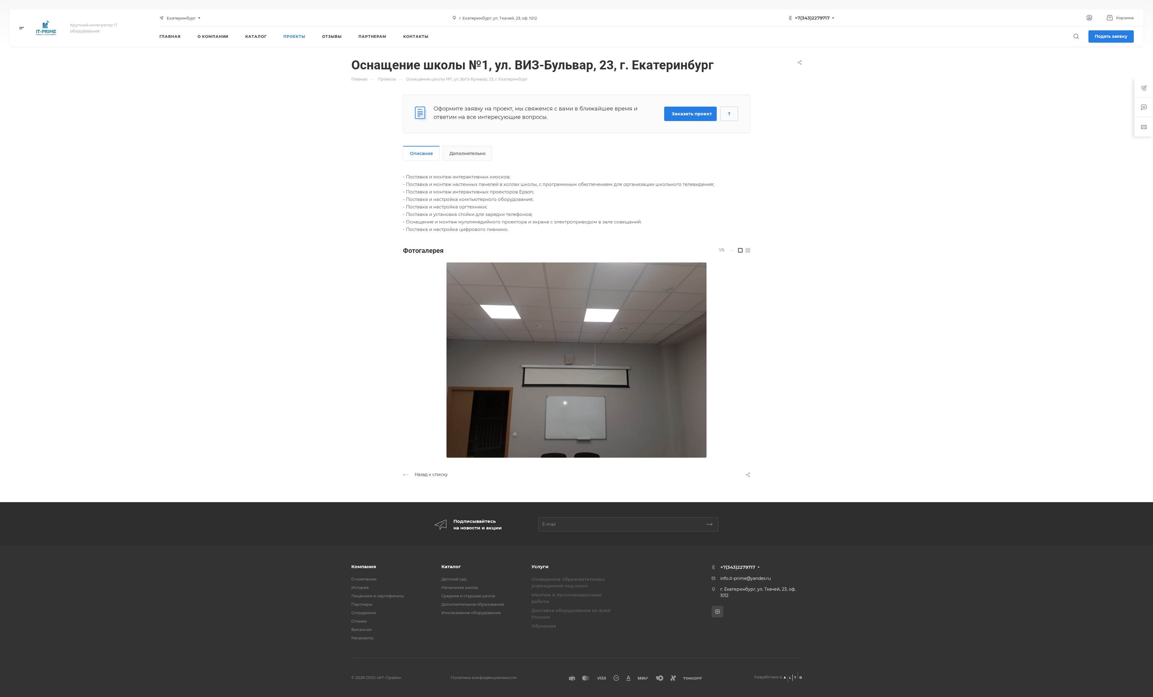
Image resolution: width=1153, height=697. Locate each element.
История (360, 587)
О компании (364, 579)
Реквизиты (362, 637)
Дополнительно (467, 153)
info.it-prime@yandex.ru (745, 578)
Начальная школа (459, 587)
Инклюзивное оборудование (471, 612)
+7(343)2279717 (812, 18)
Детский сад (453, 579)
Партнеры (361, 604)
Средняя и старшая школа (468, 595)
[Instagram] (717, 611)
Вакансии (361, 629)
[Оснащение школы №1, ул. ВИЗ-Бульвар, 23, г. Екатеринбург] (576, 360)
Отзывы (359, 621)
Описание (421, 153)
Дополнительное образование (472, 604)
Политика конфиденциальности (483, 677)
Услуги (540, 566)
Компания (363, 566)
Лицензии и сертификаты (377, 595)
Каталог (451, 566)
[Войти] (1089, 18)
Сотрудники (363, 612)
